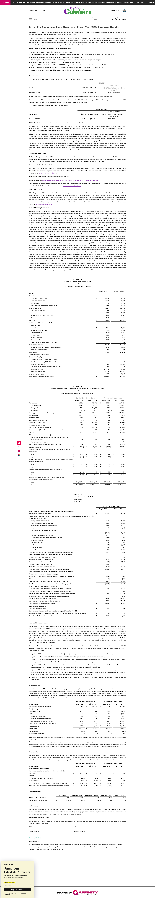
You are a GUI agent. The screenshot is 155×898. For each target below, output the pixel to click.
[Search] (112, 19)
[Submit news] (19, 443)
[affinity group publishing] (19, 451)
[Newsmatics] (19, 455)
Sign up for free (17, 890)
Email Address (9, 882)
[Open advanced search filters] (116, 19)
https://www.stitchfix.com (44, 204)
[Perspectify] (19, 447)
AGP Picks (5, 2)
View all (151, 2)
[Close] (31, 863)
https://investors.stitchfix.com (47, 173)
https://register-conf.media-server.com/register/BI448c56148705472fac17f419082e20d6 (70, 180)
